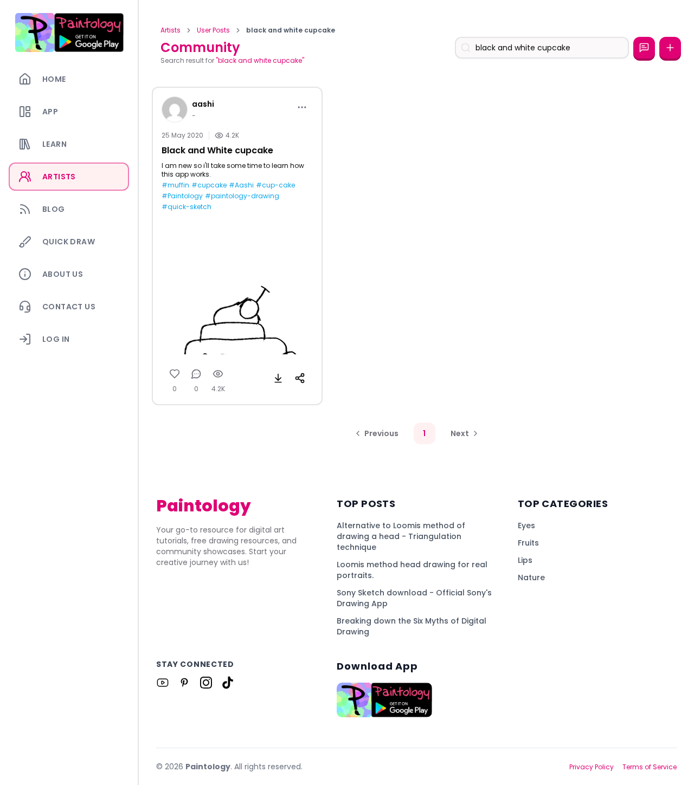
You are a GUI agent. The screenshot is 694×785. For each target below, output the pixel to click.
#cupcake (209, 185)
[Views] (218, 374)
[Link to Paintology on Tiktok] (227, 682)
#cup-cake (275, 185)
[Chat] (644, 48)
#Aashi (241, 185)
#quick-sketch (186, 207)
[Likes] (174, 374)
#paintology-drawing (242, 196)
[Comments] (196, 374)
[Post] (670, 48)
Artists (170, 30)
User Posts (213, 30)
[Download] (278, 378)
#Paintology (182, 196)
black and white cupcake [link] (290, 30)
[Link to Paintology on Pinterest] (184, 682)
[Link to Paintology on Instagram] (206, 682)
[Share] (300, 378)
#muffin (175, 185)
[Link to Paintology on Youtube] (162, 682)
